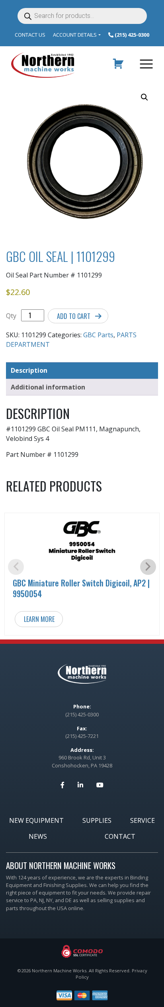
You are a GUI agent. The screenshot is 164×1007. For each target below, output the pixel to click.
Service (142, 820)
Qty (11, 315)
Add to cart (73, 316)
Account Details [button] (75, 34)
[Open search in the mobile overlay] (82, 16)
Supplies (96, 820)
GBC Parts (98, 334)
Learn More (39, 619)
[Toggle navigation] (145, 65)
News (38, 836)
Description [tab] (29, 370)
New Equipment (36, 820)
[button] (144, 97)
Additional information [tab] (48, 387)
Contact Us (30, 34)
